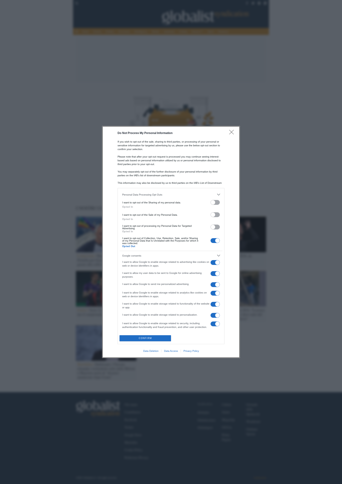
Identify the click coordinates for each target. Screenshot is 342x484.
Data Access (171, 350)
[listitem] (171, 194)
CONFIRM (145, 338)
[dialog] (171, 242)
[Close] (232, 133)
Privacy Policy (191, 350)
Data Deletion (151, 350)
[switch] (215, 202)
